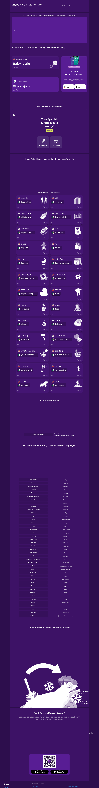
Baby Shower (61, 15)
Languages (63, 5)
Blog (68, 5)
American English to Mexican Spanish (43, 15)
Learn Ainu (35, 786)
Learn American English (71, 786)
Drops (57, 5)
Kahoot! (73, 5)
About (6, 787)
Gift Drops (84, 5)
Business (78, 5)
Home (27, 15)
